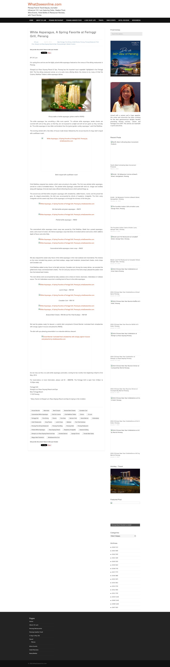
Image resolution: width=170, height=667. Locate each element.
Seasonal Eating (84, 429)
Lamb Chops (59, 422)
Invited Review (76, 42)
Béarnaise (46, 410)
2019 (115, 565)
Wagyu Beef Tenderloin (38, 437)
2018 (115, 568)
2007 (115, 607)
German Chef (73, 418)
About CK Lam (41, 20)
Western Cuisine (71, 44)
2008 (115, 604)
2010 (115, 597)
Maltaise (69, 422)
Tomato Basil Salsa (89, 433)
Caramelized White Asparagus (40, 414)
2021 (115, 558)
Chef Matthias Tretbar (70, 414)
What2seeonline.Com (54, 437)
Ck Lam (90, 414)
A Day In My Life (90, 20)
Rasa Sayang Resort (54, 429)
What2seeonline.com (45, 3)
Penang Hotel (70, 426)
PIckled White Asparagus (38, 429)
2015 (115, 579)
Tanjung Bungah (61, 44)
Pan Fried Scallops (80, 422)
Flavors (54, 418)
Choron (82, 414)
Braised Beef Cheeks (69, 410)
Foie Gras (63, 418)
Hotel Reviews (123, 20)
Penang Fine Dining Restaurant (40, 426)
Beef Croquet (56, 410)
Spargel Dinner (75, 433)
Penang (82, 42)
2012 (115, 590)
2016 (115, 575)
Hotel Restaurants (36, 422)
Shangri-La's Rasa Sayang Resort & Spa (45, 44)
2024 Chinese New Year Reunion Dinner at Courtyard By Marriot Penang (124, 389)
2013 (115, 586)
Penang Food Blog (57, 426)
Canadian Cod (83, 410)
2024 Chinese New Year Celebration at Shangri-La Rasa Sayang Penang (122, 357)
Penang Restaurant (56, 20)
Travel (101, 20)
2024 (115, 547)
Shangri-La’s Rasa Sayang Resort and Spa (43, 433)
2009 (115, 600)
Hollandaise (95, 418)
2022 (115, 554)
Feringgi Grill (35, 418)
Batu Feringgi (61, 42)
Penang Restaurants (35, 628)
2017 (115, 572)
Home (31, 20)
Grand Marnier (84, 418)
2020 (115, 561)
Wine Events (111, 20)
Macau (33, 642)
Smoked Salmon (63, 433)
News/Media (136, 20)
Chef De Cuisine (56, 414)
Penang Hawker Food (74, 20)
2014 (115, 582)
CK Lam (36, 42)
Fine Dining (68, 42)
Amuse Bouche (36, 410)
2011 (115, 593)
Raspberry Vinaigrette (70, 429)
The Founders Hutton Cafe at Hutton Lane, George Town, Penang (123, 228)
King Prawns (48, 422)
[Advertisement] (106, 10)
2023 (115, 550)
